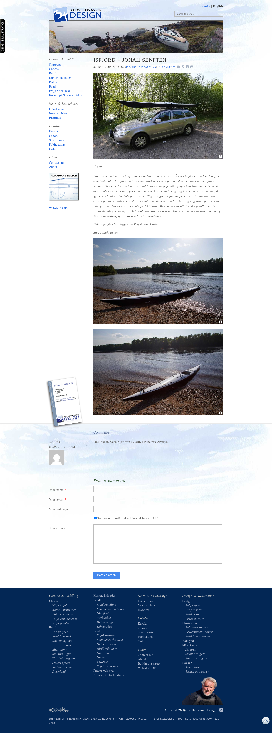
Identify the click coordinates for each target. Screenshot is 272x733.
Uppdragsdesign (107, 666)
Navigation (104, 617)
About (53, 167)
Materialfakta (61, 662)
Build (52, 73)
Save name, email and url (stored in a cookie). (128, 518)
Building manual (63, 667)
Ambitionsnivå (61, 636)
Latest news (57, 109)
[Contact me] (64, 402)
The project (60, 632)
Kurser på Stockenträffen (65, 95)
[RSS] (221, 710)
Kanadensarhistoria (110, 639)
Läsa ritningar (61, 645)
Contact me (56, 162)
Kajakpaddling (106, 604)
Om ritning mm (62, 640)
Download (59, 671)
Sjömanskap (105, 626)
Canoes (54, 136)
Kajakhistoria (106, 635)
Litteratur (103, 653)
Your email (56, 499)
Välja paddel (60, 623)
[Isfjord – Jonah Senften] (158, 158)
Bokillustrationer (196, 627)
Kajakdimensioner (64, 610)
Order (53, 149)
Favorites (55, 117)
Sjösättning (147, 67)
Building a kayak (64, 187)
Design (187, 601)
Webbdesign (193, 614)
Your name (56, 490)
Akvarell (190, 649)
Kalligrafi (188, 640)
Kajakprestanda (62, 614)
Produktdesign (195, 618)
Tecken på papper (197, 671)
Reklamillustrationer (199, 632)
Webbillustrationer (197, 636)
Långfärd (103, 613)
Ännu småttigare (196, 658)
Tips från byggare (64, 658)
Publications (57, 144)
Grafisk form (193, 610)
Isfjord (131, 67)
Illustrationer (190, 623)
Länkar (101, 657)
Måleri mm (189, 645)
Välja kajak (59, 605)
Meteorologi (105, 622)
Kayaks (53, 131)
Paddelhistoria (106, 644)
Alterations (59, 649)
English (218, 6)
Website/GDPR (59, 208)
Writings (102, 661)
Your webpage (58, 509)
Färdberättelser (107, 648)
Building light (61, 654)
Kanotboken (193, 667)
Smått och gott (195, 654)
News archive (58, 113)
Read (52, 86)
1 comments (167, 67)
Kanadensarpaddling (111, 609)
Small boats (57, 140)
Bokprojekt (192, 605)
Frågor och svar (59, 91)
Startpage (55, 64)
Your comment (58, 528)
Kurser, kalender (60, 77)
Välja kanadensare (64, 618)
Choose (54, 69)
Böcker (187, 662)
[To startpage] (76, 15)
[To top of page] (266, 721)
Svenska (205, 6)
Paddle (53, 82)
